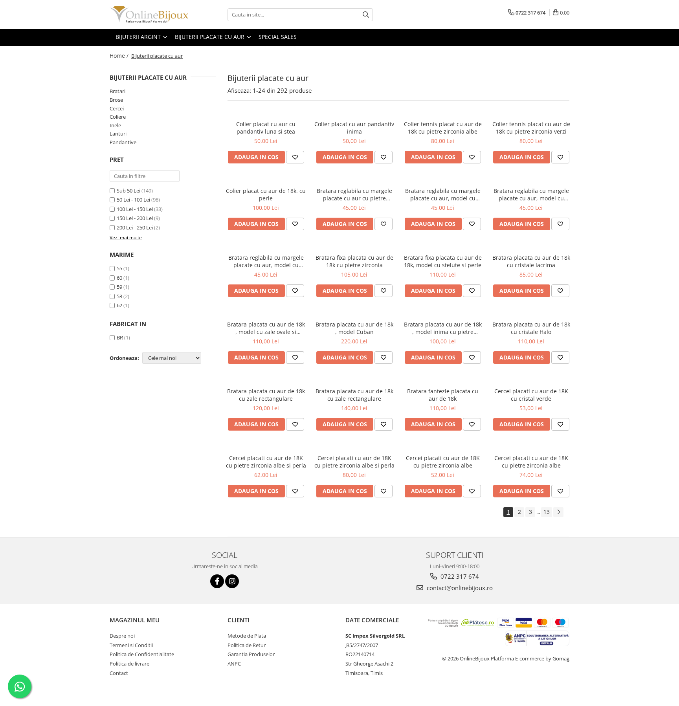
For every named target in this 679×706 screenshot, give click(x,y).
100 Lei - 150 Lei (135, 209)
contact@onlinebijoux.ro (459, 588)
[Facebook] (217, 581)
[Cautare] (366, 14)
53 (119, 296)
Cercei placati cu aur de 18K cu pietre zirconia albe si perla (266, 461)
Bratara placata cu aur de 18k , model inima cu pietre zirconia (443, 328)
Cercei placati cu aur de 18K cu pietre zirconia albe (443, 461)
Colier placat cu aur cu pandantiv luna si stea (265, 127)
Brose (116, 99)
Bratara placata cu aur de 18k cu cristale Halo (531, 328)
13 (546, 511)
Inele (115, 125)
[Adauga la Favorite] (295, 157)
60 (119, 277)
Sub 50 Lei (128, 190)
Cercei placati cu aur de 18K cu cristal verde (531, 394)
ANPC (234, 663)
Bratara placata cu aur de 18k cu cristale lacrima (531, 261)
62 (119, 305)
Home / (120, 55)
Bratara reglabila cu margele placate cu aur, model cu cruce (443, 194)
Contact (119, 673)
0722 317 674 (459, 576)
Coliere (118, 116)
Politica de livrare (129, 663)
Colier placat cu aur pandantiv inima (354, 127)
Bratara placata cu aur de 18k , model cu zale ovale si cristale (266, 328)
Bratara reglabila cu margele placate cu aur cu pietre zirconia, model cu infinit (354, 194)
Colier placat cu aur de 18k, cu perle (266, 194)
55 (119, 268)
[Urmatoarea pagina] (558, 512)
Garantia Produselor (251, 654)
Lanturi (118, 133)
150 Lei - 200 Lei (135, 218)
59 (119, 286)
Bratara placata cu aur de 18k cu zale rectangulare (266, 394)
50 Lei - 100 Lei (133, 199)
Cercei (117, 108)
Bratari (117, 91)
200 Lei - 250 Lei (135, 227)
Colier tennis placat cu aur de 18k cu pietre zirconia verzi (531, 127)
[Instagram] (232, 581)
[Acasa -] (149, 14)
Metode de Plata (247, 635)
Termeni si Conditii (131, 645)
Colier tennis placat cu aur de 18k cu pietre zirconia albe (443, 127)
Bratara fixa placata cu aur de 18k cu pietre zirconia (354, 261)
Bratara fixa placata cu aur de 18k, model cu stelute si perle (443, 261)
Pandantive (123, 142)
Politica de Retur (247, 645)
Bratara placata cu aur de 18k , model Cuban (354, 328)
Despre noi (122, 635)
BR (120, 337)
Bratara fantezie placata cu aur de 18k (442, 394)
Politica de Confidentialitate (142, 654)
